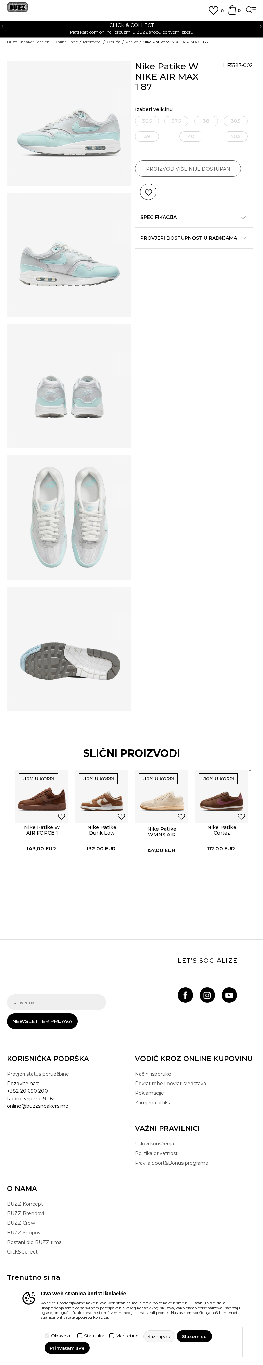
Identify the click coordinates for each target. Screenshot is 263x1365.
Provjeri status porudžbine (38, 1074)
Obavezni (62, 1335)
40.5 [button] (235, 136)
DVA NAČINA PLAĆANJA (178, 25)
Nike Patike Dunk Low (101, 830)
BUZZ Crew (21, 1223)
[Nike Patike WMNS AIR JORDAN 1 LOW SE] (161, 796)
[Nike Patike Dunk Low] (101, 796)
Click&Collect (22, 1252)
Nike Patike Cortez (221, 830)
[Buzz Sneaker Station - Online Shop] (17, 9)
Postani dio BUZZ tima (34, 1242)
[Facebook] (185, 995)
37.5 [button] (176, 121)
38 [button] (206, 121)
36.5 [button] (147, 121)
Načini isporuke (153, 1074)
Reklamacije (149, 1093)
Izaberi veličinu (154, 110)
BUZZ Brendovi (25, 1213)
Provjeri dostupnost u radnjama (188, 238)
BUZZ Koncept (25, 1204)
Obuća (114, 41)
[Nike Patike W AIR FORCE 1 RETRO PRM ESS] (41, 796)
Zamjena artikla (153, 1103)
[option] (42, 838)
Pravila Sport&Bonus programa (171, 1163)
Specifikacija (158, 217)
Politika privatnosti (157, 1153)
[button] (148, 192)
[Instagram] (207, 995)
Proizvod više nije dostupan (188, 169)
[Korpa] (232, 13)
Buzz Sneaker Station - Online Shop (42, 41)
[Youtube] (229, 995)
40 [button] (191, 136)
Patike (131, 41)
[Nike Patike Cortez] (221, 796)
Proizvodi (92, 41)
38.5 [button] (236, 121)
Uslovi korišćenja (154, 1144)
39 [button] (147, 136)
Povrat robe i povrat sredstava (170, 1083)
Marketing (127, 1335)
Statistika (94, 1335)
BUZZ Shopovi (24, 1233)
